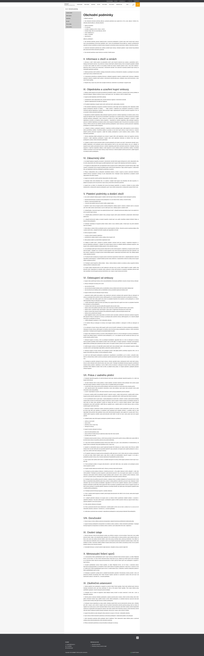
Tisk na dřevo (69, 26)
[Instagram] (137, 638)
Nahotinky (68, 18)
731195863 (69, 646)
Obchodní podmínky (96, 644)
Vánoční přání (69, 12)
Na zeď (67, 21)
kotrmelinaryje (70, 648)
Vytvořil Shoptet (135, 652)
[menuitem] (79, 4)
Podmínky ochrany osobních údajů (99, 646)
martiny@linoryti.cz (71, 644)
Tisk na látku (69, 24)
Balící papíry (69, 15)
